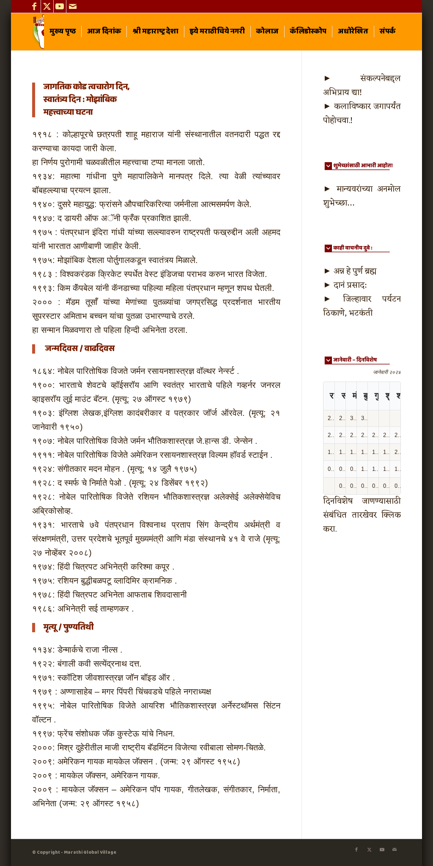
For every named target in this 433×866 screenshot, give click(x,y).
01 (342, 486)
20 (397, 452)
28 (331, 418)
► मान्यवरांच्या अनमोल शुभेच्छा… (362, 196)
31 (364, 418)
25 (375, 435)
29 (342, 418)
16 (353, 452)
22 (342, 435)
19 (386, 452)
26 (386, 435)
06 (397, 486)
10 (364, 469)
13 (397, 469)
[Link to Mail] (72, 6)
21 (331, 435)
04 (375, 486)
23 (353, 435)
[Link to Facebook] (34, 6)
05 (386, 486)
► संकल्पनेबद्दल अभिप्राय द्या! (362, 85)
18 (375, 452)
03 (364, 486)
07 (331, 469)
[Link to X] (47, 6)
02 (353, 486)
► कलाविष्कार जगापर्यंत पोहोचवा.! (362, 113)
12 (386, 469)
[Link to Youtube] (60, 6)
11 (375, 469)
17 (364, 452)
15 (342, 452)
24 (364, 435)
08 (342, 469)
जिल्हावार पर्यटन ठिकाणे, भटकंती (362, 306)
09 (353, 469)
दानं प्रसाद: (350, 285)
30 (353, 418)
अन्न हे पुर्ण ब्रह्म (355, 271)
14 (331, 452)
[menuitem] (62, 31)
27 (397, 435)
